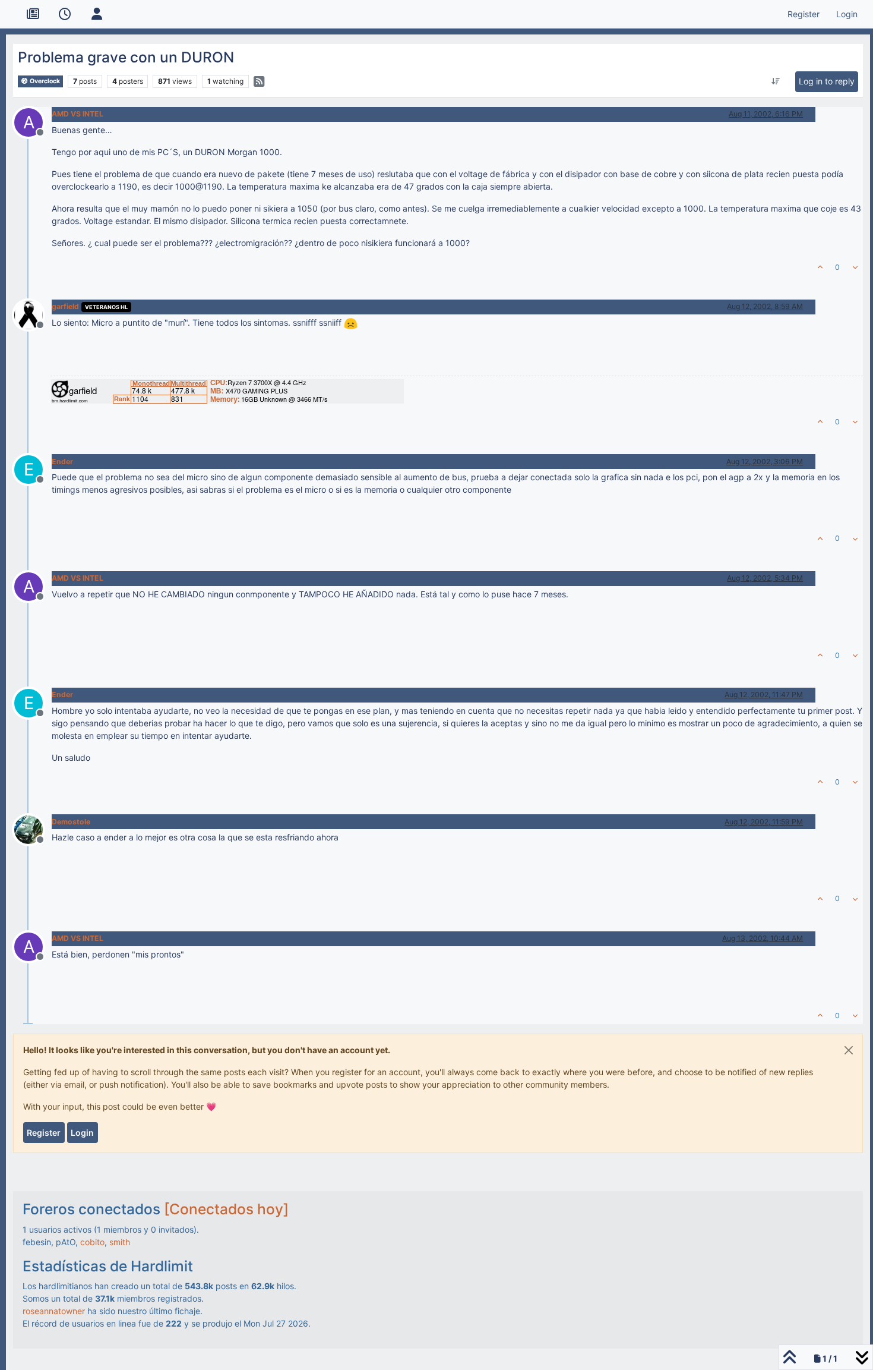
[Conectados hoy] (226, 1209)
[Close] (848, 1050)
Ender (62, 461)
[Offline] (33, 314)
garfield (65, 306)
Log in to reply (827, 81)
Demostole (71, 821)
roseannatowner (54, 1311)
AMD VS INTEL (77, 113)
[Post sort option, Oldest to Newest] (775, 81)
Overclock (44, 81)
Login (82, 1133)
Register (44, 1133)
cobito (92, 1242)
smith (119, 1242)
